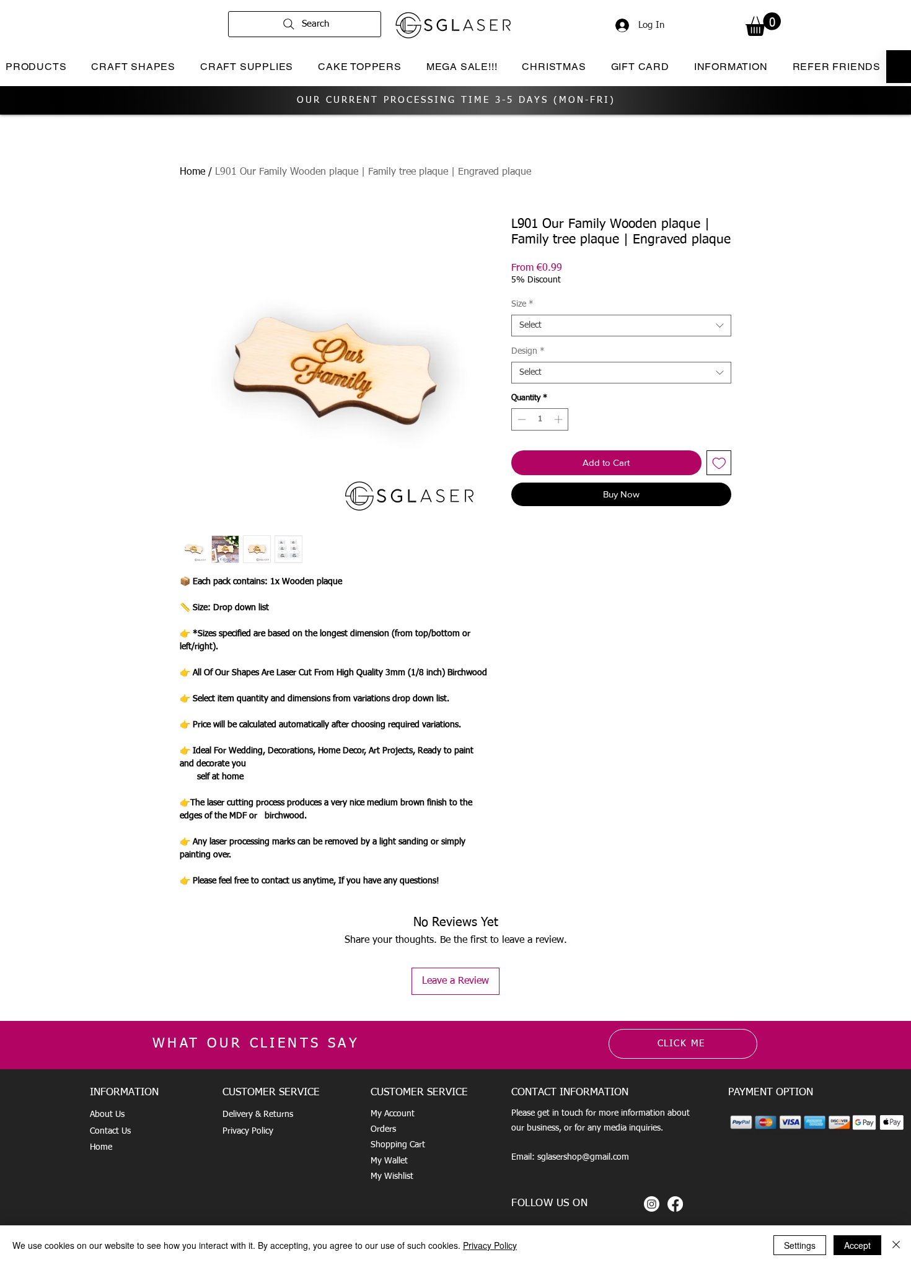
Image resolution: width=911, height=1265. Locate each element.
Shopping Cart (398, 1144)
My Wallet (389, 1161)
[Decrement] (520, 419)
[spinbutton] (540, 419)
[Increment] (559, 419)
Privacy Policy (247, 1131)
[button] (763, 24)
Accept (857, 1245)
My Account (393, 1114)
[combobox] (621, 325)
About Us (107, 1114)
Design (528, 351)
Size (522, 304)
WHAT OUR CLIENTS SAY (255, 1044)
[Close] (896, 1245)
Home (192, 172)
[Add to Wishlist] (719, 463)
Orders (383, 1129)
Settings (800, 1245)
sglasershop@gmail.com (583, 1157)
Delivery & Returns (257, 1114)
